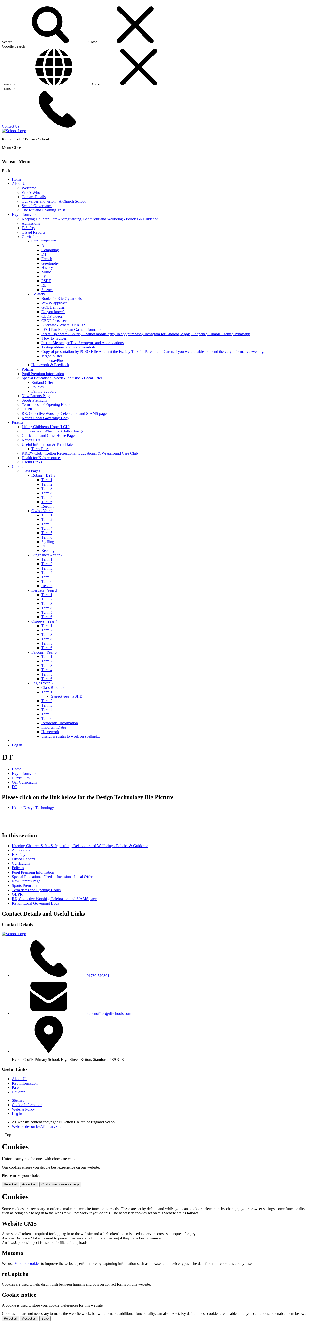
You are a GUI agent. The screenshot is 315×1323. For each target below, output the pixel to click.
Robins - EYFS (44, 475)
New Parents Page (36, 396)
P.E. (44, 546)
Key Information (25, 214)
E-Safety (28, 228)
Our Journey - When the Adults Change (52, 431)
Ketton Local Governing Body (45, 418)
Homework (50, 732)
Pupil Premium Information (43, 374)
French (46, 259)
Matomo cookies (27, 1263)
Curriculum (30, 237)
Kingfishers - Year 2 (47, 555)
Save (45, 1318)
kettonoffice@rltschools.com (109, 1013)
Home (16, 179)
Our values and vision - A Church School (54, 201)
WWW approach (54, 303)
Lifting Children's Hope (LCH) (46, 427)
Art (44, 245)
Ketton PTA (31, 440)
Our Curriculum (44, 241)
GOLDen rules (53, 307)
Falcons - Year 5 (44, 652)
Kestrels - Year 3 (44, 590)
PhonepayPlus (52, 360)
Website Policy (23, 1109)
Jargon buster (51, 356)
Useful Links (32, 462)
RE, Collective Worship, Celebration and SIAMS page (64, 413)
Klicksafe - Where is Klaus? (63, 325)
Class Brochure (53, 687)
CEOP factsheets (54, 321)
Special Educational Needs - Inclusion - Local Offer (62, 378)
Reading (47, 506)
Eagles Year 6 (42, 683)
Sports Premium (34, 400)
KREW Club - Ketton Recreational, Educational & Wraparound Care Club (80, 453)
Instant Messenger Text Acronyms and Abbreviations (82, 343)
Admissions (31, 223)
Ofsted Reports (33, 232)
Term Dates (40, 449)
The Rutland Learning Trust (43, 210)
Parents (17, 422)
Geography (50, 263)
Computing (50, 250)
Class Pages (31, 471)
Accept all (29, 1184)
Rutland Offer (42, 382)
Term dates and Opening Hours (46, 405)
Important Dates (53, 727)
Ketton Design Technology (33, 808)
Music (46, 272)
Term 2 (46, 484)
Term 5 (46, 497)
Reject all (10, 1184)
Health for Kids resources (41, 458)
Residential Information (59, 723)
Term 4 (46, 493)
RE (44, 285)
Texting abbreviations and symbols (68, 347)
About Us (19, 183)
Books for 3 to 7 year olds (61, 298)
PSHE (46, 281)
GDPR (27, 409)
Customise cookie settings (60, 1184)
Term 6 (46, 502)
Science (47, 290)
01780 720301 (98, 976)
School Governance (37, 206)
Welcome (29, 188)
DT (44, 254)
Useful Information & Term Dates (48, 444)
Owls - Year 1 (42, 511)
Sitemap (18, 1100)
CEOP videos (52, 316)
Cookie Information (27, 1105)
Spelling (47, 542)
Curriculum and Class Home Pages (49, 435)
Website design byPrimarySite (36, 1126)
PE (43, 276)
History (47, 267)
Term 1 (46, 480)
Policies (28, 369)
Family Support (44, 391)
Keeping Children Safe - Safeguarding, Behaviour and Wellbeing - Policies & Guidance (90, 219)
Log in (17, 745)
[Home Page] (14, 131)
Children (18, 466)
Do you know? (53, 312)
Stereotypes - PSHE (66, 696)
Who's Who (31, 192)
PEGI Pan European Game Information (72, 329)
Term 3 (46, 489)
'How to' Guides (54, 338)
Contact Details (34, 197)
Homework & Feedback (50, 365)
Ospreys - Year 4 (44, 621)
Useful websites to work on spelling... (70, 736)
